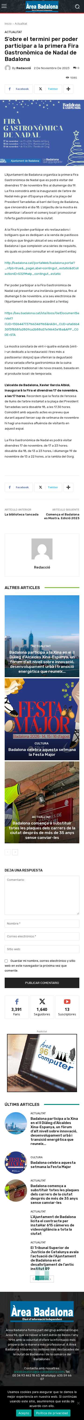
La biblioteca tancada (21, 514)
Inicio (8, 24)
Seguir (42, 999)
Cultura (42, 743)
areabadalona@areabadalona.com (39, 1371)
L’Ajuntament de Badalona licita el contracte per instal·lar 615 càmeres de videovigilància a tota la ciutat (53, 1225)
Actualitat (21, 24)
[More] (68, 89)
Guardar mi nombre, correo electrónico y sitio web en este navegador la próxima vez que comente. (40, 965)
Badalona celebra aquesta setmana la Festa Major (42, 752)
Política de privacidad (52, 1413)
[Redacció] (8, 68)
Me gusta (17, 999)
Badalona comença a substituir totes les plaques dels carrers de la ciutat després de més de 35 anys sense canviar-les (42, 830)
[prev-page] (7, 852)
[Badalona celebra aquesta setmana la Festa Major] (42, 719)
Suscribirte (67, 999)
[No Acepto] (78, 1403)
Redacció (23, 68)
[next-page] (15, 852)
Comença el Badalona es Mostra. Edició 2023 (61, 518)
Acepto (23, 1413)
